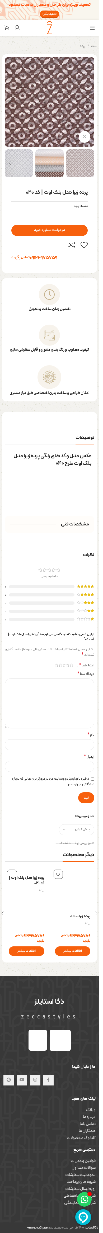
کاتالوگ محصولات (81, 1138)
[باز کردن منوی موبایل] (92, 27)
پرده (82, 46)
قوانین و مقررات (83, 1161)
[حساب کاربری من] (17, 27)
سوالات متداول (84, 1168)
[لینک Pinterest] (8, 1080)
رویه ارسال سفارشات (80, 1189)
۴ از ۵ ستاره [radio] (60, 665)
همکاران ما (87, 1131)
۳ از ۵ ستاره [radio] (64, 665)
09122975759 (34, 257)
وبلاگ (91, 1110)
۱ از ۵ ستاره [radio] (71, 665)
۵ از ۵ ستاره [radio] (56, 665)
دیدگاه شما (85, 674)
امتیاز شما (86, 665)
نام (90, 735)
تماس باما (88, 1124)
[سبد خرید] (6, 27)
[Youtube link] (22, 1080)
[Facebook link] (48, 1080)
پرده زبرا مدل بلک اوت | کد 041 (26, 880)
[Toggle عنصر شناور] (84, 1199)
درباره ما (89, 1117)
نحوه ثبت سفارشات (80, 1175)
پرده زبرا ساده (80, 916)
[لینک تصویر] (60, 1040)
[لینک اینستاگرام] (35, 1080)
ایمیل (89, 757)
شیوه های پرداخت (81, 1182)
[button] (89, 102)
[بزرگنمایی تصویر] (85, 137)
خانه (94, 46)
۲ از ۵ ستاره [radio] (67, 665)
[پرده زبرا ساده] (73, 888)
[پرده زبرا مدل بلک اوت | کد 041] (26, 869)
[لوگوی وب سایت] (49, 27)
